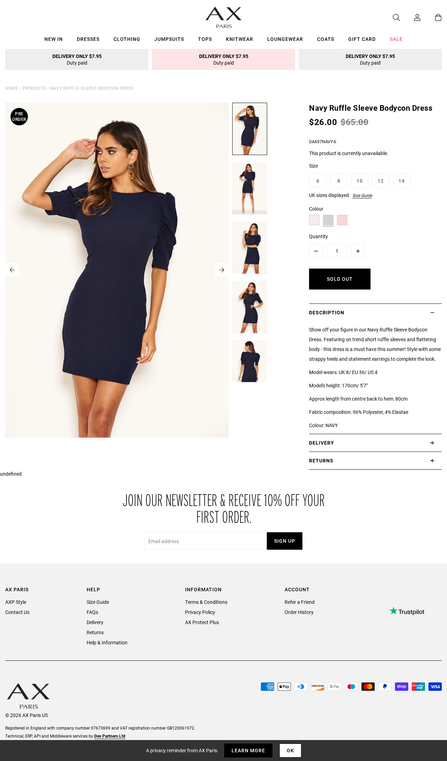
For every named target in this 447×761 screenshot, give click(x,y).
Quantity (318, 236)
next (222, 270)
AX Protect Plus (202, 622)
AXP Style (15, 602)
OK (290, 750)
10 (360, 180)
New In (53, 39)
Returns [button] (321, 460)
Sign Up (284, 540)
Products (34, 88)
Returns (95, 632)
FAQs (92, 612)
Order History (299, 612)
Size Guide (362, 195)
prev (12, 270)
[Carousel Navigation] (117, 270)
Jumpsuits (169, 39)
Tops (205, 39)
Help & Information (107, 642)
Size (313, 165)
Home (11, 88)
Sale (396, 39)
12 (381, 180)
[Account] (410, 17)
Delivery (95, 622)
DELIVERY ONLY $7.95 (77, 59)
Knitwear (239, 39)
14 (401, 180)
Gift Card (362, 39)
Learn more (248, 750)
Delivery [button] (321, 442)
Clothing (126, 39)
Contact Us (17, 612)
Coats (325, 39)
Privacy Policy (200, 612)
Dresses (88, 39)
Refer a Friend (300, 602)
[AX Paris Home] (224, 17)
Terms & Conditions (206, 602)
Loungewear (285, 39)
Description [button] (326, 312)
